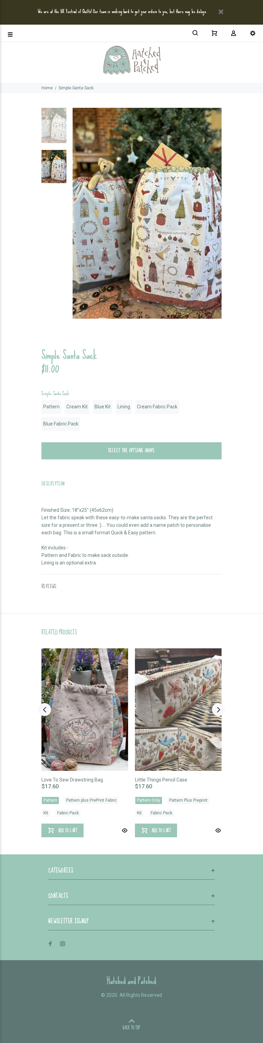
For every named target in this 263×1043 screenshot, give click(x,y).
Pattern (51, 406)
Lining (123, 406)
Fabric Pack (68, 813)
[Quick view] (124, 830)
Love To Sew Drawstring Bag (72, 780)
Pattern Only (148, 800)
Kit (45, 813)
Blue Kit (103, 406)
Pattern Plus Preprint (188, 800)
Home (47, 88)
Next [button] (218, 709)
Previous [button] (44, 709)
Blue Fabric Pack (60, 424)
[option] (53, 129)
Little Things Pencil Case (161, 780)
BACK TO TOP (131, 1028)
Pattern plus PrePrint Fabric (91, 800)
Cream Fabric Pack (157, 406)
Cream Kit (77, 406)
